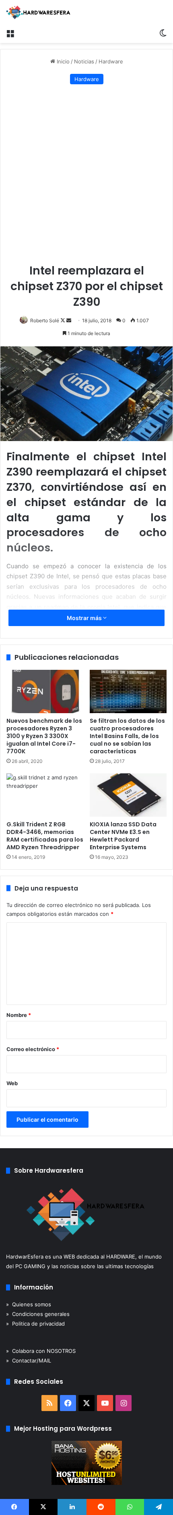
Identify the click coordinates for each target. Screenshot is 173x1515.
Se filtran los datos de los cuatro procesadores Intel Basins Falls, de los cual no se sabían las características (127, 736)
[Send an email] (68, 320)
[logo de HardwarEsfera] (38, 12)
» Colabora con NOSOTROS (41, 1351)
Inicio (62, 61)
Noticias (84, 61)
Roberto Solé (44, 320)
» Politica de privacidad (35, 1323)
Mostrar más (85, 617)
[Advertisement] (86, 174)
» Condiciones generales (38, 1314)
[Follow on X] (63, 320)
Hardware (111, 61)
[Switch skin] (163, 33)
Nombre (18, 1015)
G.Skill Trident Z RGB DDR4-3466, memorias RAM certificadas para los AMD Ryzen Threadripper (44, 835)
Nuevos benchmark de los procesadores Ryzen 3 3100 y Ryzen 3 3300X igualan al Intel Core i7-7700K (44, 736)
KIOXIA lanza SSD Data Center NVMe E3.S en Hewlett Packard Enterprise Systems (123, 835)
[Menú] (10, 33)
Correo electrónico (32, 1049)
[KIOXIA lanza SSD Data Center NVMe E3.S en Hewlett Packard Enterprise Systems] (128, 795)
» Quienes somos (28, 1304)
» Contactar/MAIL (28, 1360)
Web (12, 1083)
